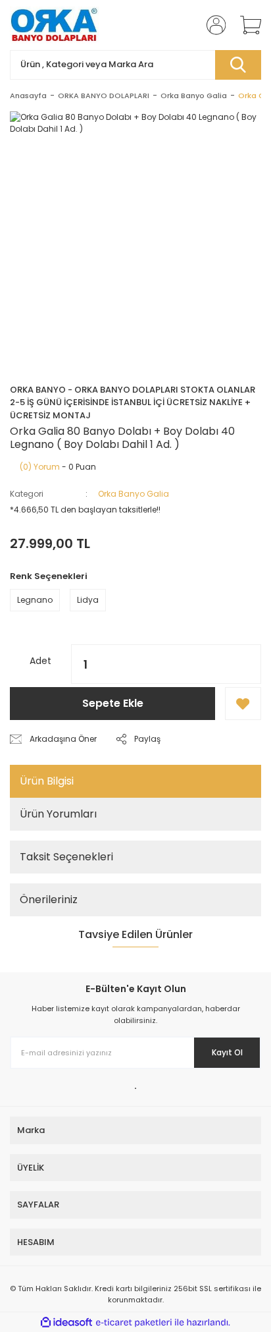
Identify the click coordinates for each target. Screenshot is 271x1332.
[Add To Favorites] (243, 703)
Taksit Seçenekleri (66, 856)
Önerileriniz (49, 899)
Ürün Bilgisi (47, 781)
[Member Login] (212, 25)
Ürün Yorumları (58, 813)
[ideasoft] (66, 1322)
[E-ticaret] (133, 1322)
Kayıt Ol (227, 1052)
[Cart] (246, 25)
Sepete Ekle (112, 703)
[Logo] (54, 25)
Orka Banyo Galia (133, 493)
